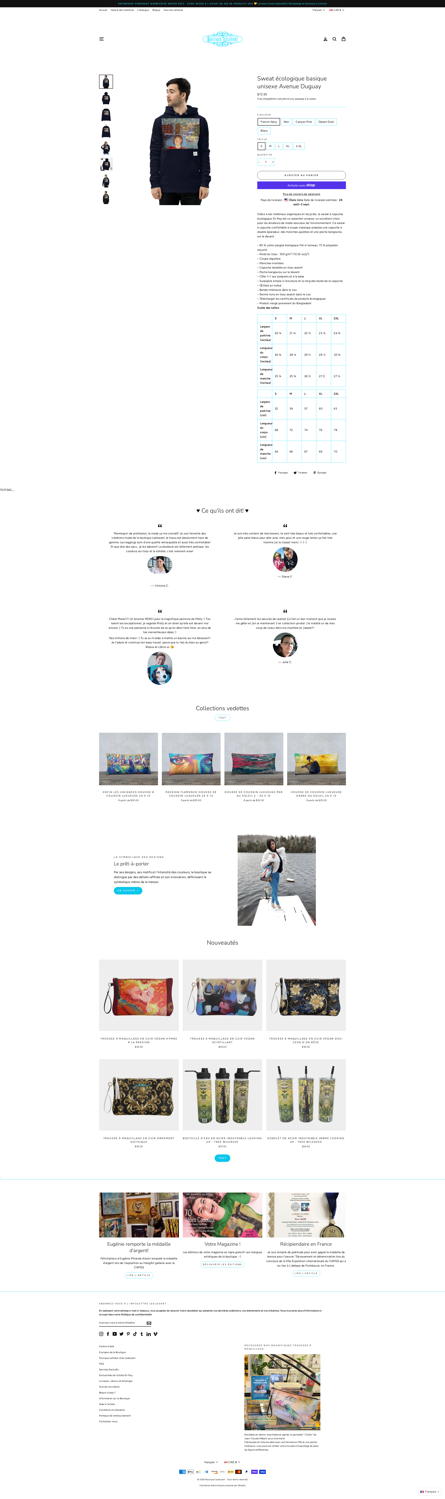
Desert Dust (326, 121)
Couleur (264, 115)
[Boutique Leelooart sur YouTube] (115, 1334)
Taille (262, 139)
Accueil (103, 10)
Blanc (264, 130)
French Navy (269, 121)
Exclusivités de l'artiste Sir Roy (116, 1375)
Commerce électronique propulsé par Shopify (223, 1485)
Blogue (156, 10)
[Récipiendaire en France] (306, 1215)
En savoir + (128, 890)
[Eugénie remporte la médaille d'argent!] (139, 1215)
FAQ (101, 1363)
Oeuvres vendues (173, 10)
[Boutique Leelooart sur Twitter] (121, 1334)
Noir (286, 121)
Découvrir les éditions (222, 1264)
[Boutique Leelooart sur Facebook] (108, 1334)
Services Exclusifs (109, 1369)
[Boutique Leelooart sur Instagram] (101, 1334)
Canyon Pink (304, 121)
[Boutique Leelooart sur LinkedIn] (149, 1334)
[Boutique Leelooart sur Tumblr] (142, 1334)
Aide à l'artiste (107, 1404)
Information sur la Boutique (114, 1398)
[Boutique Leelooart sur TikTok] (135, 1334)
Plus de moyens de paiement (301, 194)
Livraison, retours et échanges (115, 1381)
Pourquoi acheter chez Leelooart (117, 1358)
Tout (222, 718)
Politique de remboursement (115, 1415)
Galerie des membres (122, 10)
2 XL (299, 146)
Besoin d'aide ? (107, 1392)
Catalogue (143, 10)
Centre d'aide (106, 1346)
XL (287, 146)
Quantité (264, 155)
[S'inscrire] (149, 1323)
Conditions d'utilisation (112, 1409)
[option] (222, 4)
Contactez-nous (108, 1421)
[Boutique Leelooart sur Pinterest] (128, 1334)
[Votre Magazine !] (222, 1215)
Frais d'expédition (267, 98)
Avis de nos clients (109, 1386)
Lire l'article (139, 1275)
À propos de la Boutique (112, 1352)
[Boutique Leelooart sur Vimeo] (155, 1334)
